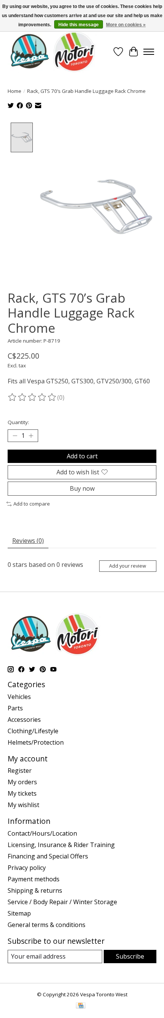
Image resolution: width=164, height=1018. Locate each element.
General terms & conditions (46, 925)
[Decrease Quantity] (15, 435)
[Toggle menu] (148, 51)
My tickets (22, 793)
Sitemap (19, 913)
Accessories (24, 719)
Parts (15, 708)
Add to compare (31, 503)
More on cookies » (126, 24)
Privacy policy (27, 867)
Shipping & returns (35, 890)
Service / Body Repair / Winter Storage (62, 902)
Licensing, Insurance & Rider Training (61, 845)
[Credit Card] (80, 1006)
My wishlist (23, 805)
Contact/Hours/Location (42, 833)
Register (20, 770)
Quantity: (18, 422)
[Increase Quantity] (31, 435)
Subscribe (130, 956)
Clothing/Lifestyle (33, 731)
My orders (22, 782)
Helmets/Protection (36, 742)
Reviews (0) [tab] (28, 540)
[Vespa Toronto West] (52, 51)
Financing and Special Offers (48, 856)
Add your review (127, 565)
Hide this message (78, 24)
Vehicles (19, 696)
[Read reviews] (32, 397)
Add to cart (82, 456)
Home (14, 91)
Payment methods (33, 879)
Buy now (82, 488)
